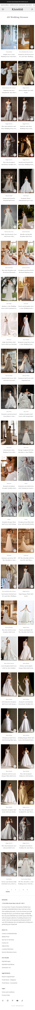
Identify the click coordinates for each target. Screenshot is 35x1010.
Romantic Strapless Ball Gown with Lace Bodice (9, 811)
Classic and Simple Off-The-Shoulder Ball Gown (26, 631)
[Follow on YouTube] (17, 1001)
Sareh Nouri (26, 195)
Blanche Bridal (9, 195)
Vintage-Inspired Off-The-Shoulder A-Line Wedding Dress (26, 451)
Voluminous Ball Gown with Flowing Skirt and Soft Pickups (9, 739)
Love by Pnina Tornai (26, 879)
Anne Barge (9, 303)
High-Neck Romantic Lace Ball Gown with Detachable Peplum (9, 236)
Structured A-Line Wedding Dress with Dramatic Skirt (9, 451)
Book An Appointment (8, 976)
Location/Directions (7, 949)
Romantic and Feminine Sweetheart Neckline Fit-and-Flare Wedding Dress (26, 703)
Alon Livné (9, 411)
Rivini (26, 483)
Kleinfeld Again (14, 5)
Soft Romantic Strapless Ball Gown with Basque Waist (9, 703)
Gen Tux (28, 5)
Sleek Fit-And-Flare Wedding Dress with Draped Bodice (26, 128)
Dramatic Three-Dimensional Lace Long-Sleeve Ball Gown (26, 200)
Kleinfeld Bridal (5, 5)
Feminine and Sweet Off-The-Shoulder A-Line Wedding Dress (9, 559)
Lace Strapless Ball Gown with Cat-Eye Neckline (9, 667)
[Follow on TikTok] (22, 1001)
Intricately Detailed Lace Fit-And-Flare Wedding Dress (9, 595)
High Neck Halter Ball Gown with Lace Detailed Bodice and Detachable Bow (9, 343)
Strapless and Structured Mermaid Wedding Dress (26, 271)
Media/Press (5, 936)
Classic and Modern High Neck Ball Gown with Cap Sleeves (9, 883)
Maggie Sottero (26, 87)
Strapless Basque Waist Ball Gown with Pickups (9, 523)
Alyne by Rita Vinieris (9, 663)
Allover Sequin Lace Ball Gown (26, 91)
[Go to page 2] (27, 890)
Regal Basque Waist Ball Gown (26, 595)
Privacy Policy (6, 995)
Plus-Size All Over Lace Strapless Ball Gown (9, 631)
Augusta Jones (26, 627)
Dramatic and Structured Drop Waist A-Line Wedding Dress (9, 415)
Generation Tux (6, 967)
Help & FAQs (5, 946)
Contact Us (5, 943)
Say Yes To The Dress (8, 940)
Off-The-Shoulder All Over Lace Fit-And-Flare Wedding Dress (26, 559)
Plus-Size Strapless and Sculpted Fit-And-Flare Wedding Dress (26, 811)
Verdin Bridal (9, 51)
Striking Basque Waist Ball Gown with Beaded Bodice (26, 739)
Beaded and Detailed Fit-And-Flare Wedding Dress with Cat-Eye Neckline (26, 164)
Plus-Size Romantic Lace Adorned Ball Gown (9, 847)
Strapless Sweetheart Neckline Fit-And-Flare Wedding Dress (26, 847)
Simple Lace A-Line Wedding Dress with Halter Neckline (9, 56)
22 (23, 889)
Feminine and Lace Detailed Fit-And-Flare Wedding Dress (9, 92)
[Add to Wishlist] (15, 47)
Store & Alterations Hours (9, 952)
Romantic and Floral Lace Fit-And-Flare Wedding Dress (26, 56)
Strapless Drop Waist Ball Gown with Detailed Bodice (26, 523)
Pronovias (26, 303)
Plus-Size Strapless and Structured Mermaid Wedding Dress (9, 271)
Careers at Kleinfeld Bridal (9, 933)
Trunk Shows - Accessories (9, 983)
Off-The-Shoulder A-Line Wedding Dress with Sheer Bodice (26, 883)
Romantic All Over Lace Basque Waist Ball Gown (9, 775)
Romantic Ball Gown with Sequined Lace (26, 379)
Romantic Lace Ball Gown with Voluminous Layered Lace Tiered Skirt (26, 487)
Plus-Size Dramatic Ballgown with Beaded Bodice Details (26, 775)
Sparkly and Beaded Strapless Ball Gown (26, 235)
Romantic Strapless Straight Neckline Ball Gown (9, 487)
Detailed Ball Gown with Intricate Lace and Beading (9, 379)
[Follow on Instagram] (8, 1001)
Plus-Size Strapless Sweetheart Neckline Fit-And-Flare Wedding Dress (9, 164)
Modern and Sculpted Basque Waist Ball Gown (26, 667)
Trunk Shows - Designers (9, 980)
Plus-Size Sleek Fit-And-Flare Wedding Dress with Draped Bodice (9, 128)
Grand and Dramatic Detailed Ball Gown (9, 199)
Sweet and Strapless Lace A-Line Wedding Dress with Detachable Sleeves (26, 307)
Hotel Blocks (22, 5)
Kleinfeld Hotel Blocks (8, 964)
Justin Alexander (26, 231)
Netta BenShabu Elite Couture (26, 51)
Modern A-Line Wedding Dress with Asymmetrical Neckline (9, 307)
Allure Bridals (26, 339)
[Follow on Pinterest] (12, 1001)
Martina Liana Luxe (9, 231)
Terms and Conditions (8, 992)
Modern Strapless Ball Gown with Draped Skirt (26, 415)
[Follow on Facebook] (3, 1001)
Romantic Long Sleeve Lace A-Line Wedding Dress (26, 343)
